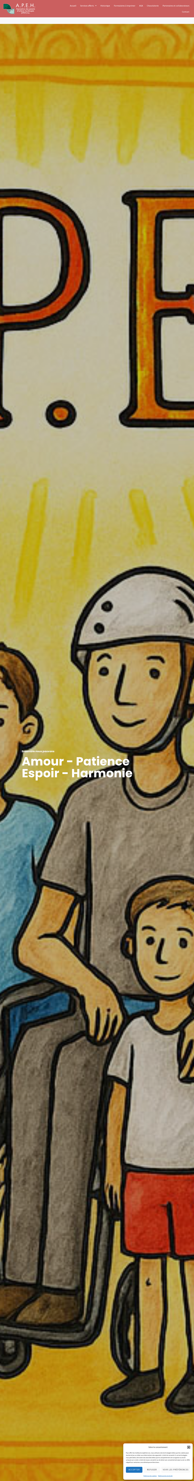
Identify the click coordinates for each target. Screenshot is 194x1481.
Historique (105, 5)
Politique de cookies (150, 1476)
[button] (188, 1447)
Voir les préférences (176, 1469)
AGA (141, 5)
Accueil (73, 5)
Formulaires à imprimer (124, 5)
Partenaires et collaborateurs (176, 5)
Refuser (152, 1469)
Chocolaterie (153, 5)
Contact (185, 11)
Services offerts (87, 5)
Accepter (134, 1469)
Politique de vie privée (165, 1476)
